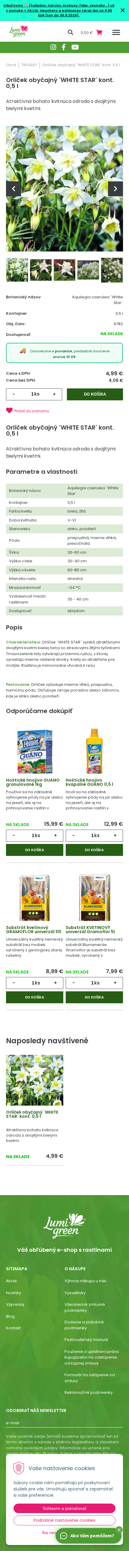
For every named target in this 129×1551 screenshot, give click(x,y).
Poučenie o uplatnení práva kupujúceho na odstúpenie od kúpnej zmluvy (91, 1357)
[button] (119, 1529)
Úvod (11, 65)
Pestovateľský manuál (86, 1339)
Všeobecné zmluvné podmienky (84, 1307)
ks (37, 394)
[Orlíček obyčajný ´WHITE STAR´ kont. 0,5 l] (64, 188)
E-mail (12, 1423)
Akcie (11, 1281)
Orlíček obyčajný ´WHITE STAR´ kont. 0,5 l (32, 1114)
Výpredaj (15, 1304)
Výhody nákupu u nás (85, 1281)
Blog (10, 1316)
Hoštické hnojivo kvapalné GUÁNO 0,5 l (89, 782)
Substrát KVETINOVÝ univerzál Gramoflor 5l (90, 930)
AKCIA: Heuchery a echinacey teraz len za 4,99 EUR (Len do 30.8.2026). (69, 13)
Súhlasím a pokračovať (64, 1508)
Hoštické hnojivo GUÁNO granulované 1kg (33, 782)
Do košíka (95, 394)
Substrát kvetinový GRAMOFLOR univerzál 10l (33, 930)
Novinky (13, 1293)
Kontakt (13, 1328)
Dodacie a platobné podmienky (84, 1325)
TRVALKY (29, 65)
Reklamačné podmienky (88, 1392)
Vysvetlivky (75, 1293)
